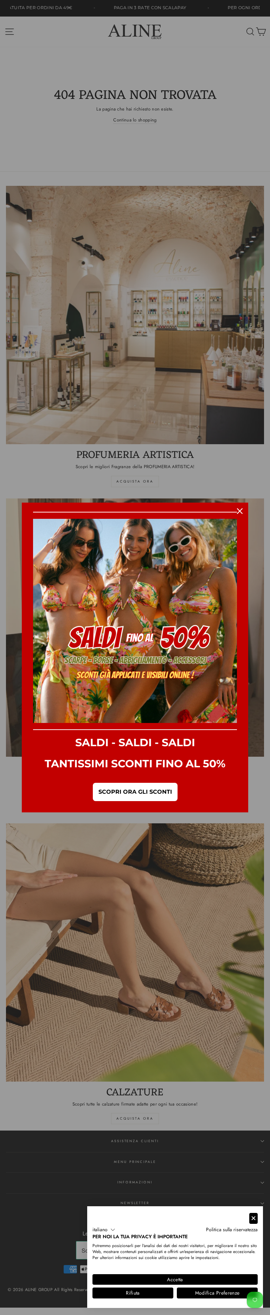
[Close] (239, 511)
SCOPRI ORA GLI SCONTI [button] (135, 791)
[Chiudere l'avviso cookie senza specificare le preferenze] (253, 1218)
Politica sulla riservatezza (232, 1229)
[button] (103, 1230)
